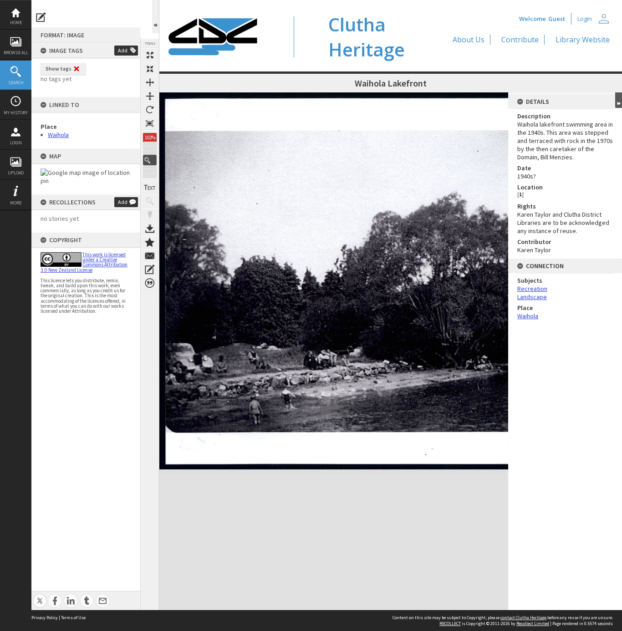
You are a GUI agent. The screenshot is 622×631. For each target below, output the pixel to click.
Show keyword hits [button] (150, 201)
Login (16, 143)
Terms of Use (73, 618)
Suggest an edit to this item (41, 17)
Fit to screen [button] (150, 69)
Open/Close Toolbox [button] (155, 16)
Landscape (532, 297)
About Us (468, 40)
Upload (16, 173)
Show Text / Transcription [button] (150, 187)
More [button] (15, 203)
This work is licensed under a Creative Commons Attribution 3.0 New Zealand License (84, 262)
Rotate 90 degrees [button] (150, 110)
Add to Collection (150, 242)
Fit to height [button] (150, 96)
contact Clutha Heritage (523, 618)
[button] (150, 160)
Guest (556, 19)
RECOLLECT (450, 623)
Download (150, 228)
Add (122, 50)
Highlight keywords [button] (150, 215)
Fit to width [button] (150, 82)
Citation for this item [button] (150, 283)
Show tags (58, 68)
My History (16, 113)
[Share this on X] (40, 596)
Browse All (16, 53)
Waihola (58, 135)
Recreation (532, 289)
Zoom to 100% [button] (150, 123)
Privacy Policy (44, 618)
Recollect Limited (532, 623)
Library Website (583, 40)
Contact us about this (150, 256)
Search (16, 83)
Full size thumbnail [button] (150, 55)
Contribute (520, 40)
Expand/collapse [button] (618, 100)
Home (16, 22)
